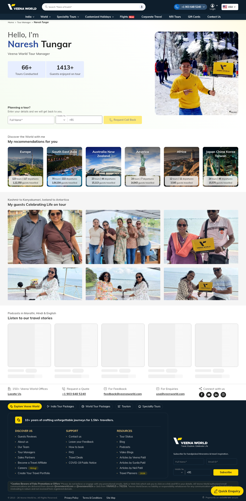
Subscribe (226, 472)
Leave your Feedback (81, 441)
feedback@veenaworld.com (123, 394)
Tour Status (126, 436)
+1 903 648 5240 (191, 6)
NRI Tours (175, 16)
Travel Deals (76, 457)
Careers (27, 468)
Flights (127, 16)
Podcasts (125, 447)
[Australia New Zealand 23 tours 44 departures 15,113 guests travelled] (103, 185)
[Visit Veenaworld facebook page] (201, 394)
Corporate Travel (152, 16)
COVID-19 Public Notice (83, 462)
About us (23, 441)
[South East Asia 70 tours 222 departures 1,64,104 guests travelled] (64, 185)
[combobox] (61, 120)
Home (11, 22)
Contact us (75, 436)
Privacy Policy (71, 497)
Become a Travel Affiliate (32, 462)
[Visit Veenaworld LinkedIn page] (216, 394)
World (44, 16)
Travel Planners (132, 473)
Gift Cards (194, 16)
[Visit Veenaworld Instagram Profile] (223, 394)
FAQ (71, 452)
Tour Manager (24, 22)
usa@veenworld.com (170, 394)
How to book (76, 447)
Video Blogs (126, 452)
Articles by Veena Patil (133, 457)
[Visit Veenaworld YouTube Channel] (209, 394)
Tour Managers (26, 452)
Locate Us (14, 394)
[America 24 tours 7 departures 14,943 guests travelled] (142, 185)
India (28, 16)
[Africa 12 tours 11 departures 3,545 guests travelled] (181, 185)
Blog (122, 441)
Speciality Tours (66, 16)
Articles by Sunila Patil (132, 462)
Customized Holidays (98, 16)
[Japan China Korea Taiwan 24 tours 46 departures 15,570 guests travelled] (220, 185)
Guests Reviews (27, 436)
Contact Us (214, 16)
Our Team (23, 447)
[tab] (25, 406)
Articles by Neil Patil (131, 468)
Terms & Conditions (92, 497)
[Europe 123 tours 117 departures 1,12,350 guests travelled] (25, 185)
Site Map (110, 497)
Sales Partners (26, 457)
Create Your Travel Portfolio (34, 473)
